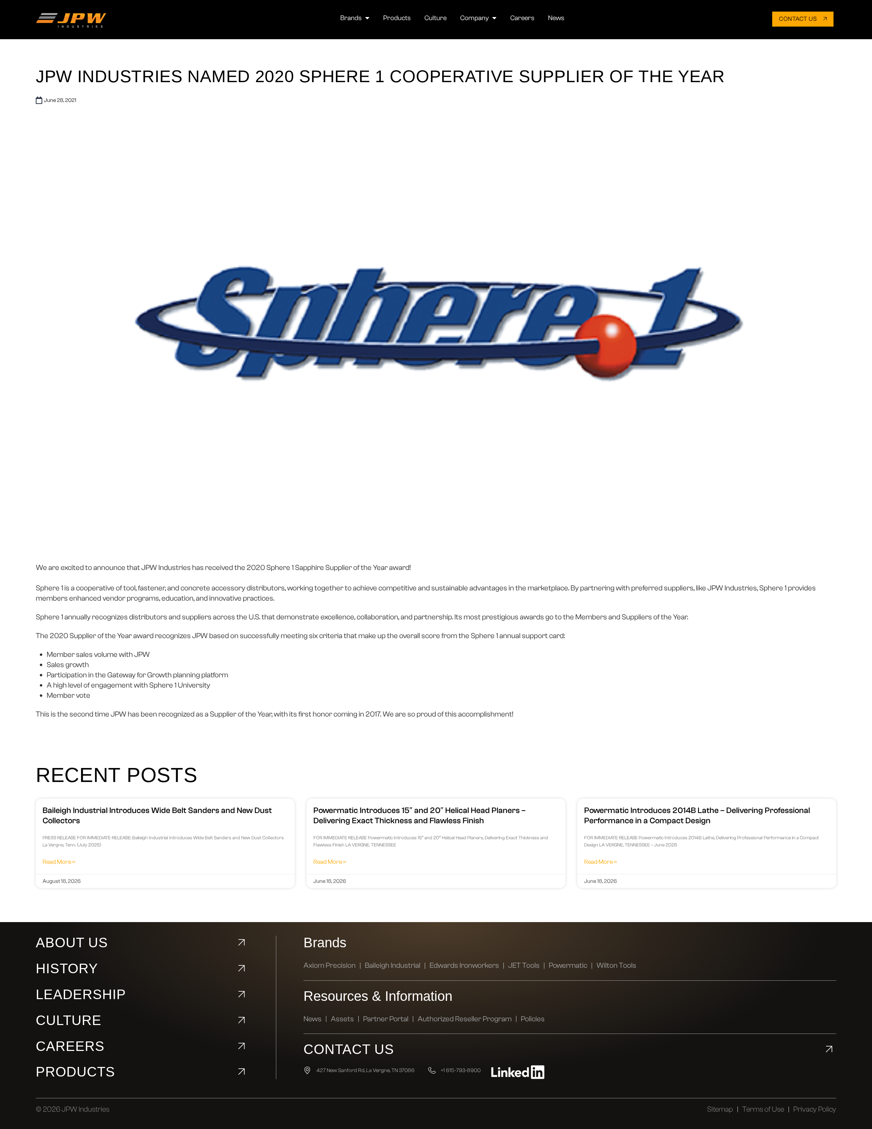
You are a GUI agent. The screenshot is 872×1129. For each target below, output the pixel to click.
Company (474, 18)
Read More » (59, 861)
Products (397, 18)
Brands (351, 18)
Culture (435, 18)
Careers (522, 18)
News (556, 18)
